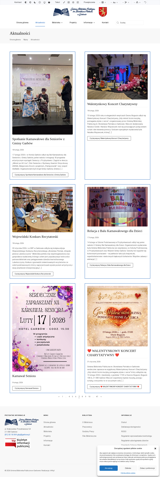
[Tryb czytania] (77, 2)
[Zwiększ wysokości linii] (128, 2)
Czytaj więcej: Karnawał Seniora (26, 388)
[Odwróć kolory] (25, 2)
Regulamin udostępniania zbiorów (134, 440)
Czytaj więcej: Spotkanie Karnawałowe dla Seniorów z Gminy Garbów (40, 175)
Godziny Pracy (88, 431)
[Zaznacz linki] (64, 2)
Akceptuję (108, 468)
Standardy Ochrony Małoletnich (134, 445)
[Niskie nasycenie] (44, 2)
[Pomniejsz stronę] (100, 2)
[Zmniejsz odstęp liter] (134, 2)
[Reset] (145, 2)
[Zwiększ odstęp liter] (140, 2)
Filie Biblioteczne (89, 436)
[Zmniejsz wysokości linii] (123, 2)
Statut (124, 422)
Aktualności (40, 22)
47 (97, 397)
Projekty (73, 22)
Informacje (88, 22)
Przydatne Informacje (15, 415)
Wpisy (25, 40)
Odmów (128, 468)
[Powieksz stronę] (105, 2)
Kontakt (105, 22)
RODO (123, 431)
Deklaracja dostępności (131, 427)
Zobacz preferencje (147, 468)
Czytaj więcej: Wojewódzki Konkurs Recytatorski (33, 274)
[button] (155, 448)
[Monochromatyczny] (30, 2)
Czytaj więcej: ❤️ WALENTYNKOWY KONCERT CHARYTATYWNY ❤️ (114, 387)
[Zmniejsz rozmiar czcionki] (111, 2)
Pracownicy (87, 427)
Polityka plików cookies (128, 473)
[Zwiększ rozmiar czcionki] (117, 2)
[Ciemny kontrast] (35, 2)
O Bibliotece (87, 422)
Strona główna (22, 22)
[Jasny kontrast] (39, 2)
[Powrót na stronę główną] (74, 12)
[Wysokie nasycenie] (49, 2)
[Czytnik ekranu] (73, 2)
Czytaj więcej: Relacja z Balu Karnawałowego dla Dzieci (110, 265)
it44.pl (52, 470)
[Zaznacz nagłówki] (68, 2)
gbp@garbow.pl (23, 435)
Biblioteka (56, 22)
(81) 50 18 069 (11, 435)
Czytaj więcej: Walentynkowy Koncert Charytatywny (109, 138)
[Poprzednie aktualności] (59, 396)
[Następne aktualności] (101, 396)
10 (89, 397)
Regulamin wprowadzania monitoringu (136, 436)
